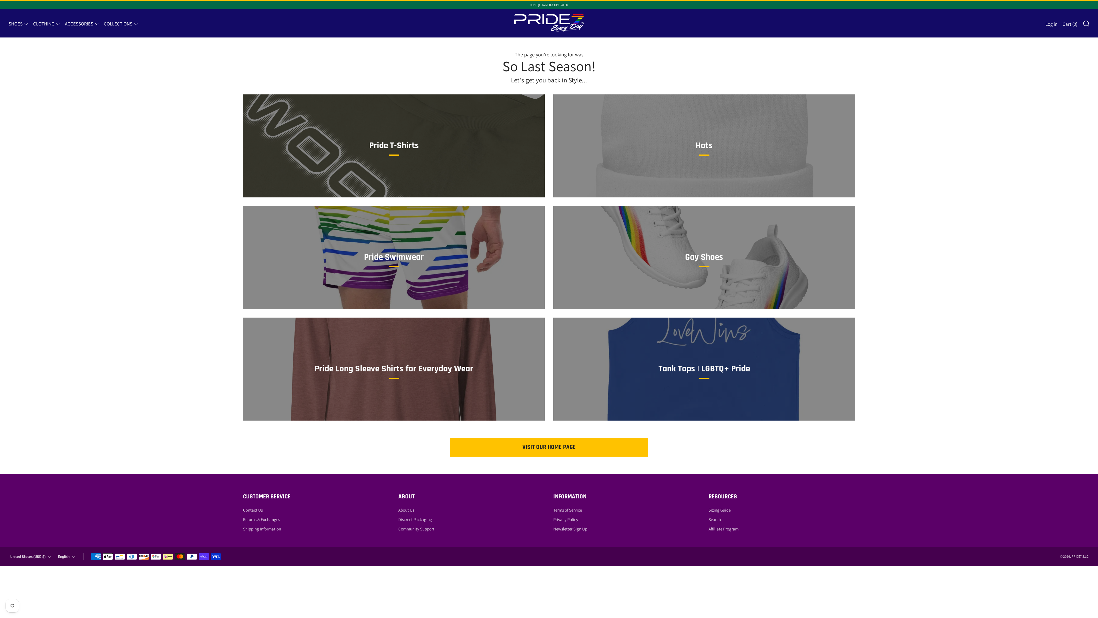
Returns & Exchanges (261, 519)
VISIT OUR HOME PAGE (549, 447)
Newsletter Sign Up (570, 529)
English (63, 556)
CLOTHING (43, 24)
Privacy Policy (565, 519)
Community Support (416, 529)
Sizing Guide (720, 510)
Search (715, 519)
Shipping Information (262, 529)
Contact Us (253, 510)
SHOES (16, 24)
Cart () (1070, 24)
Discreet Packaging (415, 519)
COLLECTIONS (118, 24)
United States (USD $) (27, 556)
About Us (406, 510)
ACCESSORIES (79, 24)
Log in (1051, 24)
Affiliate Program (724, 529)
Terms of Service (567, 510)
